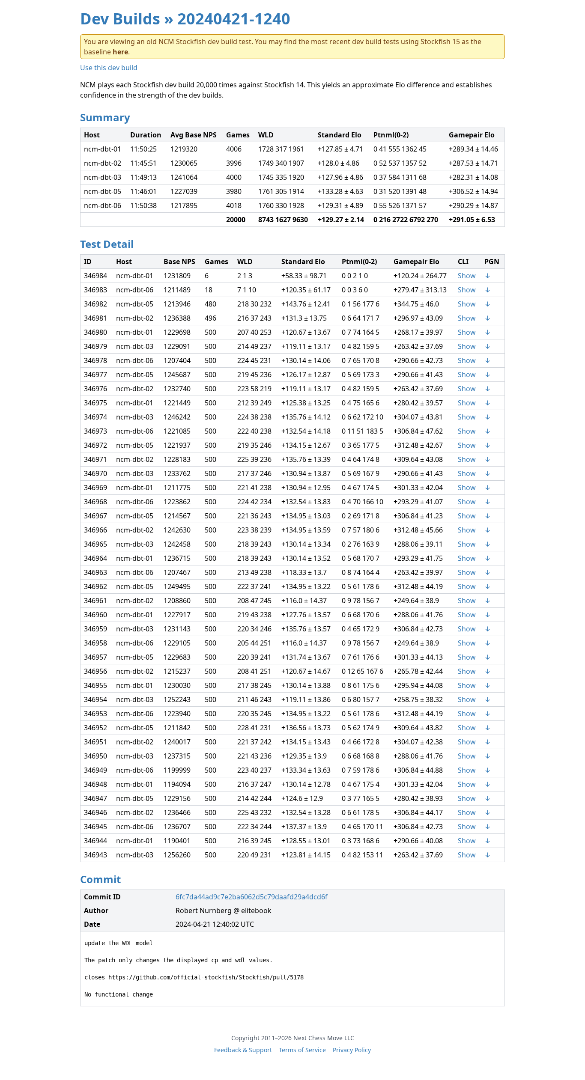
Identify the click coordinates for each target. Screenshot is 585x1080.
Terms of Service (302, 1050)
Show (467, 275)
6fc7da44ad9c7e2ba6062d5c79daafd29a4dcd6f (252, 896)
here (120, 52)
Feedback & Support (243, 1050)
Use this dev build (108, 67)
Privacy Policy (352, 1050)
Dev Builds (120, 18)
